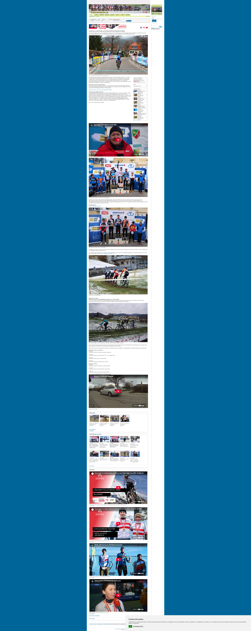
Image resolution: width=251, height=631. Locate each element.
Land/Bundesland (93, 19)
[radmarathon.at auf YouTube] (146, 28)
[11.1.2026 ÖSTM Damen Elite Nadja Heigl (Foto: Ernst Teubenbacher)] (125, 442)
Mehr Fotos (91, 466)
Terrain (99, 19)
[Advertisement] (119, 2)
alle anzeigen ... (98, 434)
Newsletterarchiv (154, 22)
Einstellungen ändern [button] (138, 626)
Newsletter (97, 16)
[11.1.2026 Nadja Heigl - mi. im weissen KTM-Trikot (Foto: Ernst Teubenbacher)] (135, 442)
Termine (96, 14)
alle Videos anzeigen (94, 615)
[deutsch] (143, 12)
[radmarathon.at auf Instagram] (143, 28)
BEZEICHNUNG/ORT (116, 19)
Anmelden (128, 14)
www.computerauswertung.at (95, 206)
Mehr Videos (92, 618)
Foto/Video (107, 14)
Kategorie (103, 19)
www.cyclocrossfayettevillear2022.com (106, 253)
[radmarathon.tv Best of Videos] (156, 9)
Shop (117, 14)
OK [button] (130, 626)
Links (123, 14)
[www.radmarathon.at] (98, 13)
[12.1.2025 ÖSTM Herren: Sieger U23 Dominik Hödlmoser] (125, 456)
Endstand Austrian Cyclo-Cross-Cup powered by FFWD (100, 89)
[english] (146, 12)
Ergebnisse (102, 14)
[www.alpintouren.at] (156, 28)
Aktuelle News (91, 16)
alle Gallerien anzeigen (92, 430)
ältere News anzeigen (136, 119)
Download (112, 14)
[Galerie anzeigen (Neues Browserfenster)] (94, 421)
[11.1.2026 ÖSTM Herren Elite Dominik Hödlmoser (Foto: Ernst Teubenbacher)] (104, 442)
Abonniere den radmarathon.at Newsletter (99, 624)
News (91, 14)
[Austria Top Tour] (108, 28)
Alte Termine (111, 19)
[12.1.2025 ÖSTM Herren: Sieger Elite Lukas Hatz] (104, 456)
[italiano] (148, 12)
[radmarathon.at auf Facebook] (141, 28)
